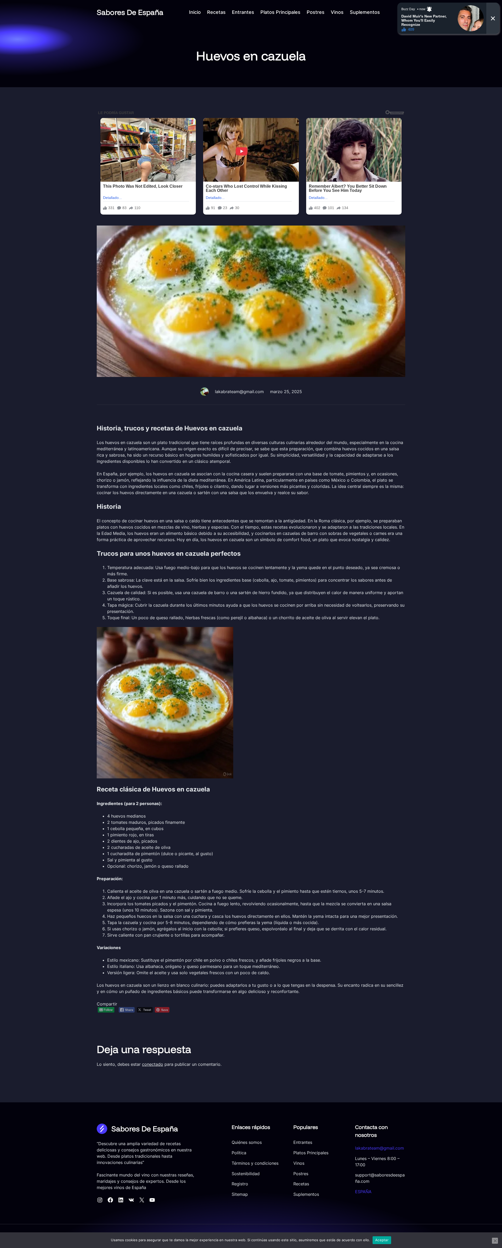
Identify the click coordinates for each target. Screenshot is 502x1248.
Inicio (195, 12)
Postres (300, 1173)
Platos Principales (310, 1152)
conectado (152, 1064)
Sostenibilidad (246, 1173)
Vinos (298, 1163)
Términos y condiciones (255, 1163)
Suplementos (306, 1194)
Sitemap (240, 1194)
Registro (240, 1183)
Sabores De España (130, 12)
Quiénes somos (247, 1142)
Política (239, 1152)
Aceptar (382, 1240)
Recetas (301, 1183)
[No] (495, 1241)
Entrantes (302, 1142)
